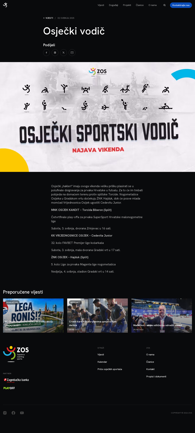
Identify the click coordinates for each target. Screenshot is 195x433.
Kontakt (150, 369)
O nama (153, 5)
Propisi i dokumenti (156, 376)
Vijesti (101, 5)
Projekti (127, 5)
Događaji (113, 5)
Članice (140, 5)
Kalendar (102, 361)
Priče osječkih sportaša (110, 369)
